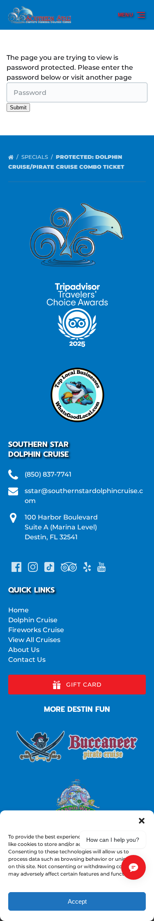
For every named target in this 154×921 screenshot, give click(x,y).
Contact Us (27, 660)
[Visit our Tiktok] (49, 567)
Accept (77, 901)
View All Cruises (34, 640)
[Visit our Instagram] (33, 567)
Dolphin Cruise (32, 620)
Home (18, 610)
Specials (35, 157)
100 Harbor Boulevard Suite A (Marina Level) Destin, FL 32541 (61, 527)
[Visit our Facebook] (16, 567)
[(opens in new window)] (77, 365)
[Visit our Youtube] (101, 567)
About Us (23, 650)
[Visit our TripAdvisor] (69, 567)
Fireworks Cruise (36, 630)
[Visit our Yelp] (87, 567)
